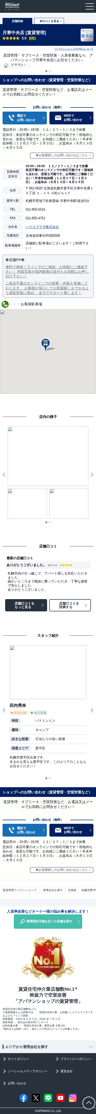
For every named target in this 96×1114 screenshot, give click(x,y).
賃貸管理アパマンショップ (19, 890)
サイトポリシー (18, 1059)
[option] (48, 65)
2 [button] (50, 71)
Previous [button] (5, 475)
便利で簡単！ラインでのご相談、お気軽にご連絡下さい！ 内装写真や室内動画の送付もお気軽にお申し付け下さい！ (47, 271)
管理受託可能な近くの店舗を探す (49, 921)
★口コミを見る (49, 21)
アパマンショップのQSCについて (74, 48)
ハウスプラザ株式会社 (42, 227)
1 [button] (46, 71)
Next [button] (90, 475)
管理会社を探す (53, 890)
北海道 (72, 890)
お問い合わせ (17, 1083)
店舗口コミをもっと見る (25, 605)
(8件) (32, 38)
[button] (48, 345)
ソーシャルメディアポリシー (28, 1071)
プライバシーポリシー (75, 1059)
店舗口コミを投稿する (69, 605)
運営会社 (66, 1071)
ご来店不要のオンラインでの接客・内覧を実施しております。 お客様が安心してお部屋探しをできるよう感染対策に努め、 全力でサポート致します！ (47, 288)
